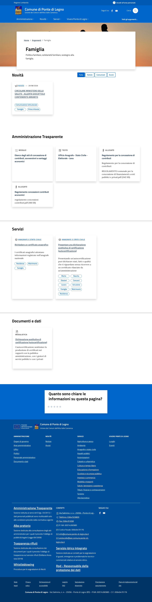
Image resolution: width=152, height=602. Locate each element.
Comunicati (100, 74)
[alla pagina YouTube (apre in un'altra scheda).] (115, 10)
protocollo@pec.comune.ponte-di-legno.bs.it (72, 540)
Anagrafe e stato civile (29, 239)
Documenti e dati (21, 461)
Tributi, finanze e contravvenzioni (91, 489)
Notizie (89, 74)
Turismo (80, 493)
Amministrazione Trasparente (33, 508)
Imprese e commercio (86, 477)
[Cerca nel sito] (135, 10)
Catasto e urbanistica (86, 461)
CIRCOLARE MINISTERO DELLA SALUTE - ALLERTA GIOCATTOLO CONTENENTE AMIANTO (30, 94)
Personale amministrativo (24, 457)
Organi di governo (21, 441)
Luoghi (112, 441)
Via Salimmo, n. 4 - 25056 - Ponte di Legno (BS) (77, 512)
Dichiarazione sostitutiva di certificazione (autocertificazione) (31, 341)
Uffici (16, 449)
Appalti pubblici (83, 453)
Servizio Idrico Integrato (71, 548)
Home (26, 40)
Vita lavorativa (83, 497)
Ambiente (81, 445)
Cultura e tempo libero (86, 465)
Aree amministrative (22, 445)
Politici (16, 453)
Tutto (81, 74)
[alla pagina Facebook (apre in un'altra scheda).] (111, 10)
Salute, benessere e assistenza (90, 485)
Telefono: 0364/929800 (69, 517)
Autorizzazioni (83, 457)
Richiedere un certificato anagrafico (31, 244)
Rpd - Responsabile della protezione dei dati (72, 568)
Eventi (112, 445)
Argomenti (36, 40)
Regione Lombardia (21, 2)
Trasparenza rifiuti (25, 543)
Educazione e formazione (88, 469)
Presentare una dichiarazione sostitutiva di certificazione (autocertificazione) (72, 248)
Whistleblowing (24, 564)
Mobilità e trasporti (85, 481)
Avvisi (111, 74)
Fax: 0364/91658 (66, 521)
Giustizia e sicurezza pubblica (89, 473)
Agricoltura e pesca (85, 441)
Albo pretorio (22, 525)
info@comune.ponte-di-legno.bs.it (74, 534)
